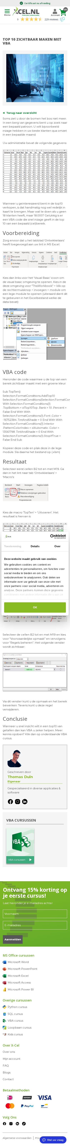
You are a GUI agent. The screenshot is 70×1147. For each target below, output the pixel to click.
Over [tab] (57, 546)
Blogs (6, 1072)
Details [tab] (35, 546)
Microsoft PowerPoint (22, 968)
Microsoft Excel (18, 975)
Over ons (9, 1051)
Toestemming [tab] (12, 546)
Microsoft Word (18, 962)
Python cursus (17, 1007)
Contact (8, 1079)
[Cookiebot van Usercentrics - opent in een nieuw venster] (50, 536)
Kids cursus (15, 1034)
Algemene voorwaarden (17, 1137)
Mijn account (11, 1058)
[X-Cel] (26, 11)
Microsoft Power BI (21, 989)
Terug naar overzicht (21, 113)
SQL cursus (15, 1014)
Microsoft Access (19, 982)
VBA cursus (15, 1020)
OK (35, 607)
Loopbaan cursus (19, 1027)
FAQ (6, 1065)
